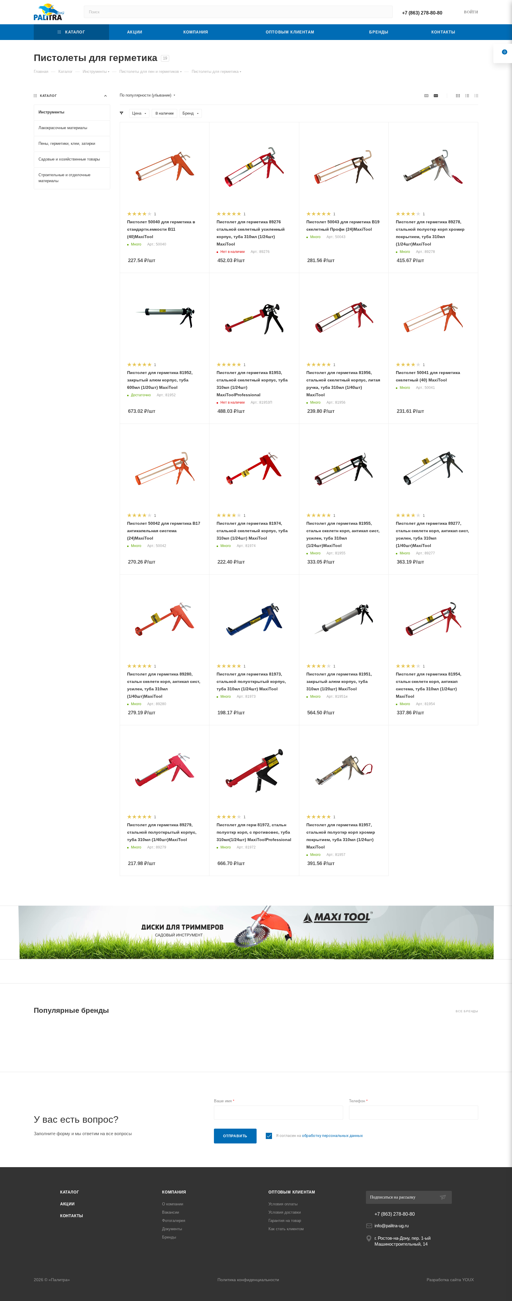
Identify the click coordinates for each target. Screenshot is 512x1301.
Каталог (69, 1192)
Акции (67, 1204)
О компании (172, 1204)
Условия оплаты (282, 1204)
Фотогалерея (173, 1220)
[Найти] (385, 12)
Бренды (169, 1237)
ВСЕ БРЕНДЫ (467, 1011)
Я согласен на (319, 1135)
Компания (174, 1192)
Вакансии (170, 1212)
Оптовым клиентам (291, 1192)
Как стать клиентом (286, 1229)
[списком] (467, 95)
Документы (172, 1229)
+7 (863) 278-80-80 (422, 12)
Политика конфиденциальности (248, 1279)
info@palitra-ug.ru (392, 1225)
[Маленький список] (426, 95)
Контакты (71, 1216)
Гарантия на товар (284, 1220)
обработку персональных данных (332, 1135)
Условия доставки (284, 1212)
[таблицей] (476, 95)
